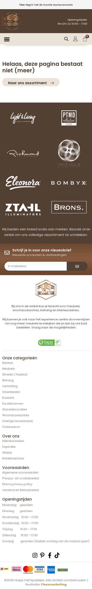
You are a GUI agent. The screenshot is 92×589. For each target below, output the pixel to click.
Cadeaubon (11, 427)
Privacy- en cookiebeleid (20, 478)
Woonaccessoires (15, 415)
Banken (7, 363)
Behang (8, 380)
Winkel (7, 452)
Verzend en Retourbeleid (20, 490)
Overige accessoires (17, 421)
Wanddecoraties (14, 409)
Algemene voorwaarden (20, 472)
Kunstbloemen (12, 403)
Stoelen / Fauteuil (14, 374)
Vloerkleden (11, 392)
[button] (7, 39)
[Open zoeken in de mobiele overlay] (66, 39)
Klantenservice (13, 458)
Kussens (8, 398)
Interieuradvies (13, 441)
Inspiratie (9, 447)
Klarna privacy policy (17, 484)
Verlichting (10, 386)
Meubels (8, 368)
